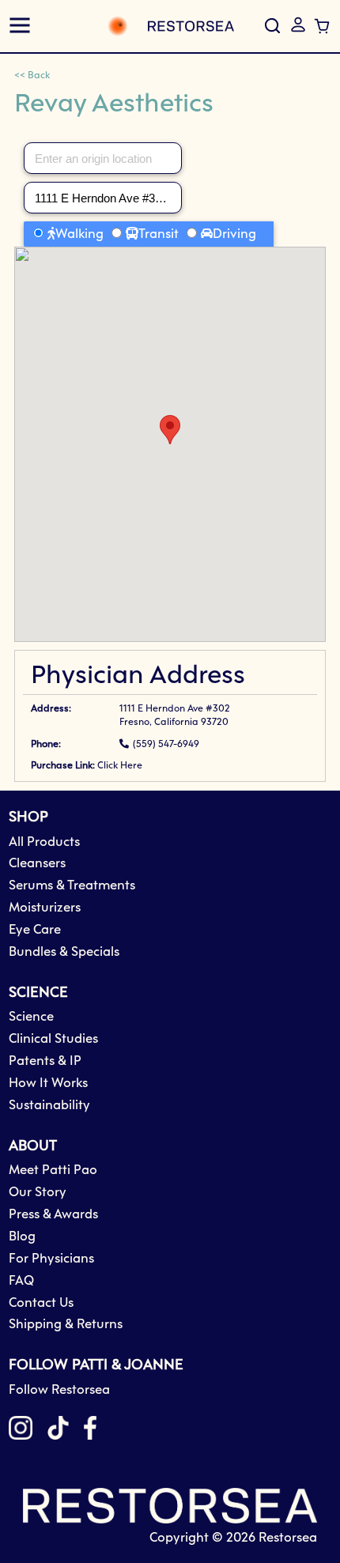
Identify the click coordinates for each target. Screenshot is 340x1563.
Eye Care (35, 930)
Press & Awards (53, 1215)
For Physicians (51, 1259)
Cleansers (37, 864)
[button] (298, 24)
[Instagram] (20, 1431)
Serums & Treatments (72, 886)
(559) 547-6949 (166, 744)
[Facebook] (90, 1431)
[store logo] (140, 26)
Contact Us (41, 1303)
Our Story (37, 1193)
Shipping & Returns (66, 1325)
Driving (234, 234)
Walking (79, 234)
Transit (158, 234)
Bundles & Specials (64, 952)
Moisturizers (45, 908)
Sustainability (49, 1106)
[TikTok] (58, 1431)
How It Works (48, 1083)
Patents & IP (45, 1061)
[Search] (272, 26)
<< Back (32, 76)
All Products (44, 842)
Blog (22, 1237)
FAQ (21, 1281)
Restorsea (288, 1538)
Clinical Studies (53, 1039)
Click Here (119, 766)
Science (31, 1017)
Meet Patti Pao (53, 1170)
